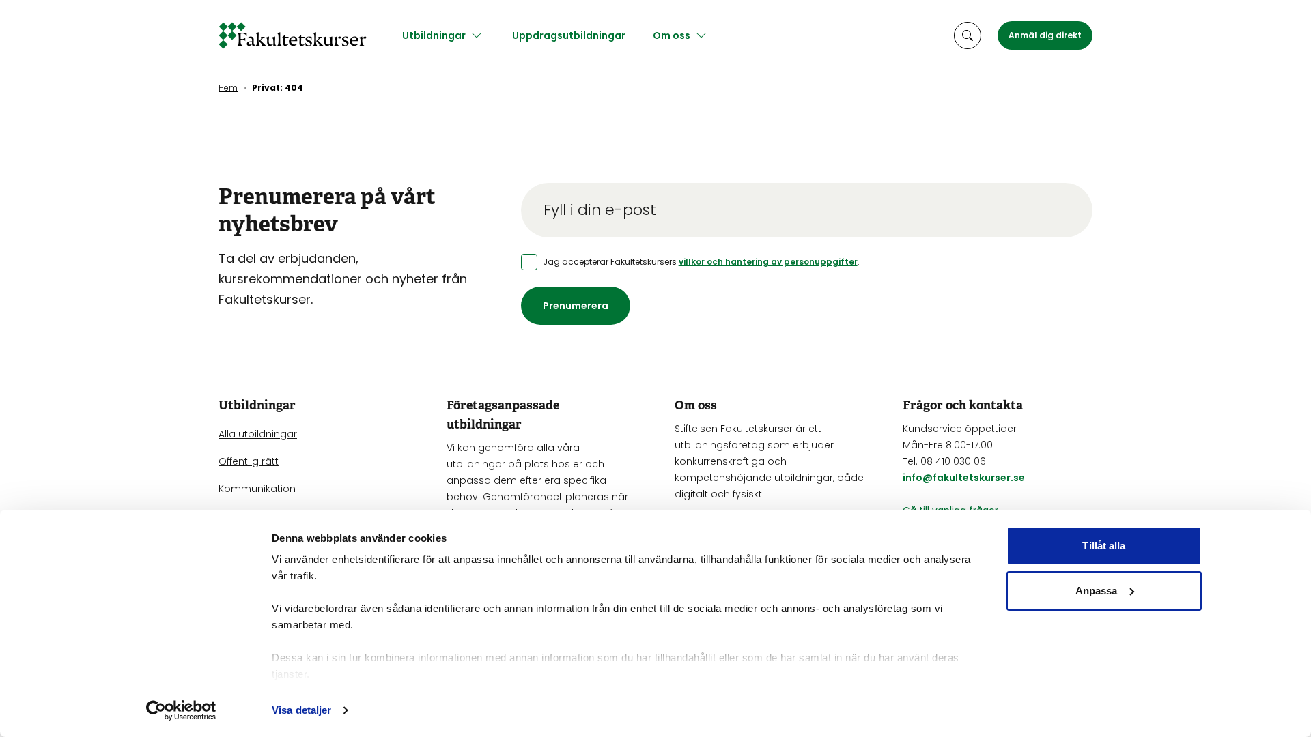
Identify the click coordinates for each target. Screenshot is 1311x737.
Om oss (671, 35)
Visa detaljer (301, 710)
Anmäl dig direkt (1045, 35)
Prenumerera (575, 306)
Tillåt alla (1103, 545)
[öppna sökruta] (967, 35)
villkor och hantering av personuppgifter (768, 262)
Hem (228, 87)
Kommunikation (257, 488)
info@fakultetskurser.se (964, 478)
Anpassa (1096, 590)
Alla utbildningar (257, 434)
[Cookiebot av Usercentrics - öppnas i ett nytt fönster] (181, 710)
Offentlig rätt (248, 461)
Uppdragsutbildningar (568, 35)
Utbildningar (434, 35)
